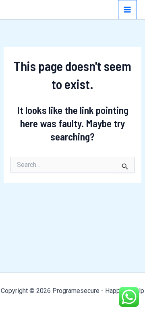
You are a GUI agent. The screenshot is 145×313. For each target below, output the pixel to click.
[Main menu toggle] (127, 9)
